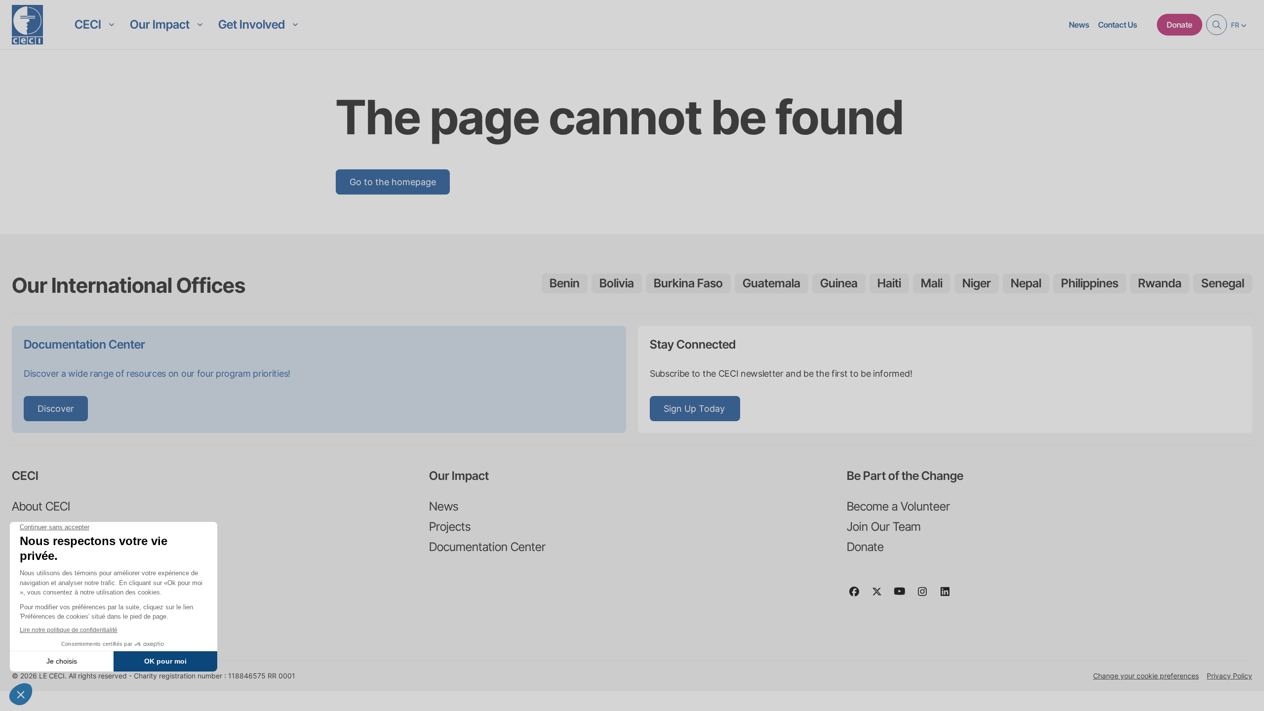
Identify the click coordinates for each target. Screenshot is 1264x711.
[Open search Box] (1216, 24)
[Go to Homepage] (27, 24)
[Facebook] (858, 596)
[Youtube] (903, 596)
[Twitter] (880, 596)
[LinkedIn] (949, 596)
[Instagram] (926, 596)
